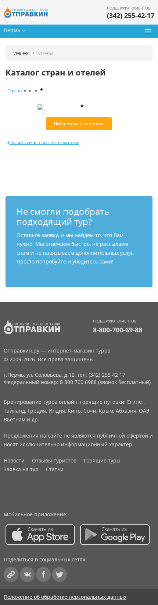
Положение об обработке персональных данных (65, 596)
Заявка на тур (21, 469)
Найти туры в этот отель (79, 123)
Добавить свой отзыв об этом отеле (42, 142)
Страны (14, 90)
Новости (14, 460)
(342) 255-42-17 (130, 15)
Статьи (55, 469)
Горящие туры (102, 460)
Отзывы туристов (54, 460)
